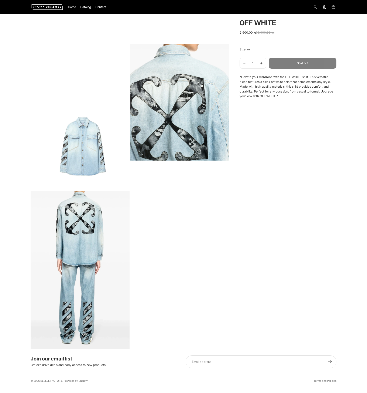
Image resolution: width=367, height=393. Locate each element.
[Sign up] (330, 361)
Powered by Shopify (76, 380)
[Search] (315, 7)
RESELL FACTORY (51, 380)
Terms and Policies (325, 380)
